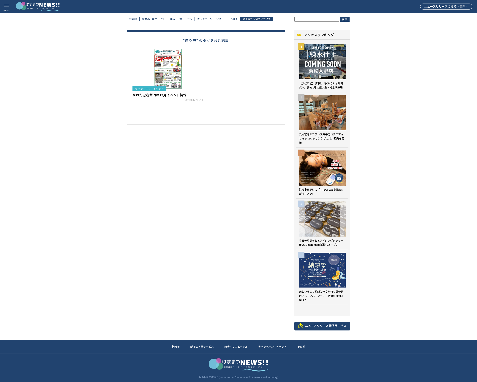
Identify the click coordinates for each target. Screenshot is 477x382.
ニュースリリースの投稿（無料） (446, 6)
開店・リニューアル (181, 19)
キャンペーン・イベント (210, 19)
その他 (233, 19)
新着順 (133, 19)
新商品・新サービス (153, 19)
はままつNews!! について (257, 19)
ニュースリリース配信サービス (325, 325)
